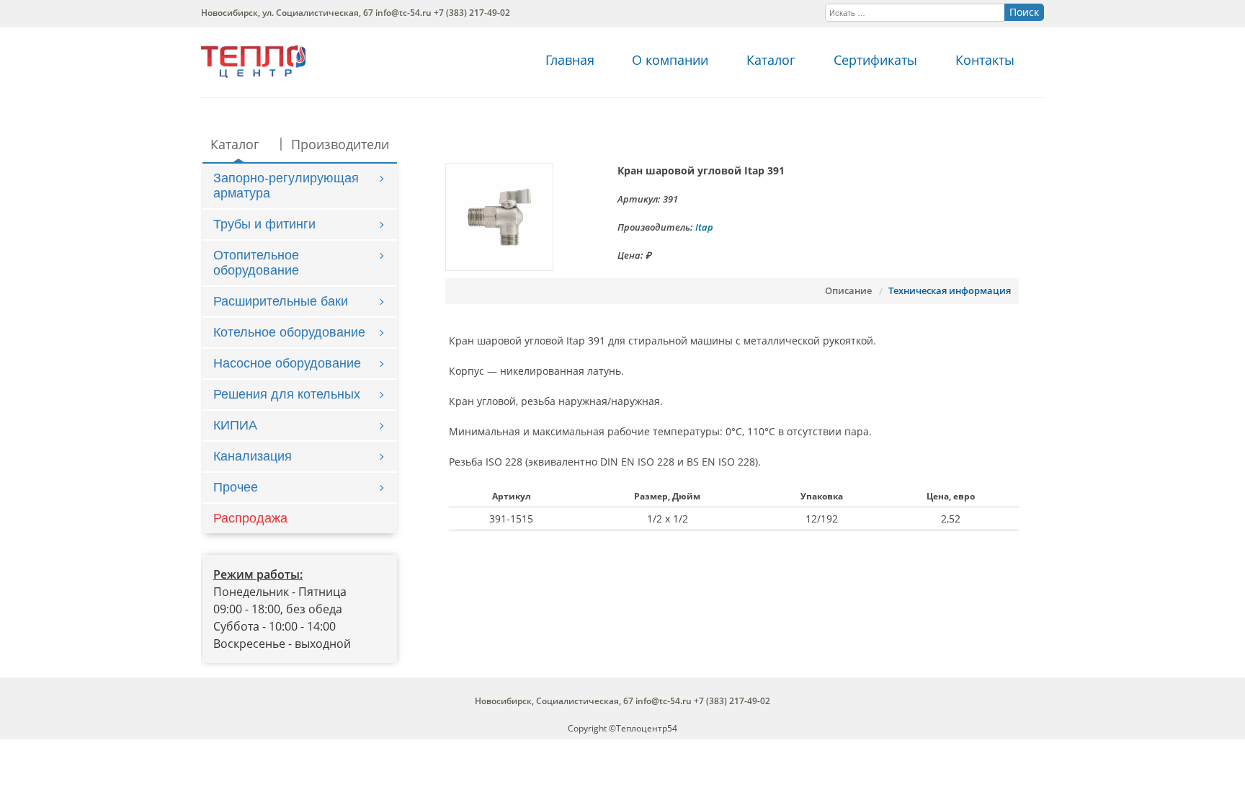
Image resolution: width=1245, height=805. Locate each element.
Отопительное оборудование (256, 262)
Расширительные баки (280, 301)
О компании (670, 59)
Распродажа (250, 518)
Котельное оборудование (289, 332)
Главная (569, 59)
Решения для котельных (286, 394)
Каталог (770, 59)
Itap (704, 227)
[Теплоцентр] (253, 74)
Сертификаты (875, 59)
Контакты (984, 59)
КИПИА (235, 425)
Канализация (252, 456)
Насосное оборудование (287, 363)
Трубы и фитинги (264, 224)
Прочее (235, 487)
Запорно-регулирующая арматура (286, 185)
